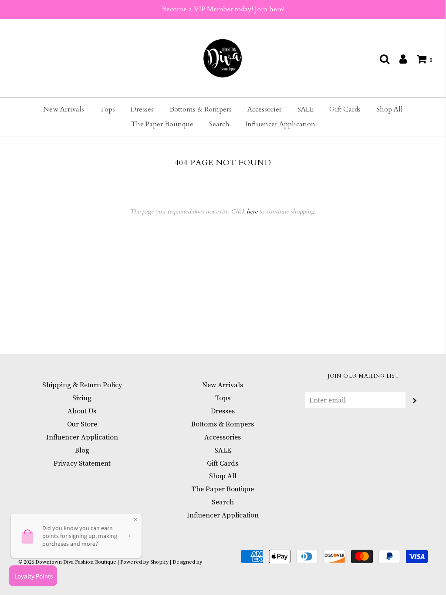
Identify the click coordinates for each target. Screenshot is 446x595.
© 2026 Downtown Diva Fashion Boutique (67, 562)
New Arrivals (63, 109)
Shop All (389, 109)
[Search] (380, 59)
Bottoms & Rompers (200, 109)
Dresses (142, 109)
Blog (82, 450)
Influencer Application (280, 124)
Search (219, 124)
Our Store (82, 424)
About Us (82, 411)
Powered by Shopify (144, 562)
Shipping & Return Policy (82, 385)
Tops (107, 109)
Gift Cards (345, 109)
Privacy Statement (82, 463)
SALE (305, 109)
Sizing (81, 398)
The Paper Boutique (162, 124)
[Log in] (399, 59)
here (252, 211)
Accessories (264, 109)
